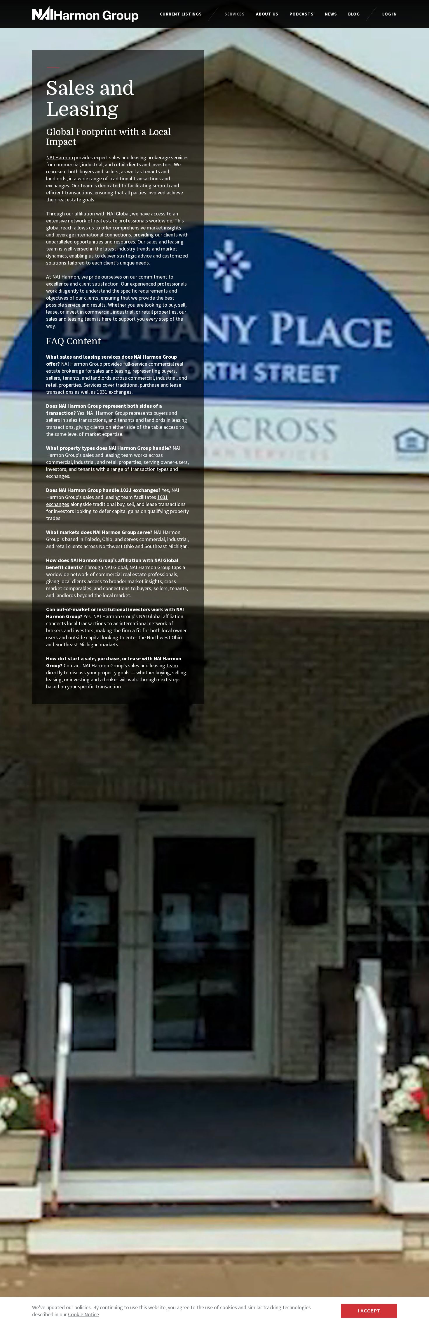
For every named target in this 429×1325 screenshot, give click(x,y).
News (331, 14)
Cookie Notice (83, 1314)
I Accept (369, 1310)
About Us (267, 14)
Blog (354, 14)
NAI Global (118, 213)
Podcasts (301, 14)
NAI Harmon (59, 157)
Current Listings (181, 14)
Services (234, 14)
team (172, 665)
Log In (389, 14)
